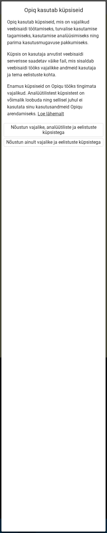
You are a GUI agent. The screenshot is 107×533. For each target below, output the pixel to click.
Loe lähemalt (51, 113)
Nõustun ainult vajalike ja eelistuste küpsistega (53, 142)
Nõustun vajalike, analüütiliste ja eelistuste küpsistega (53, 130)
